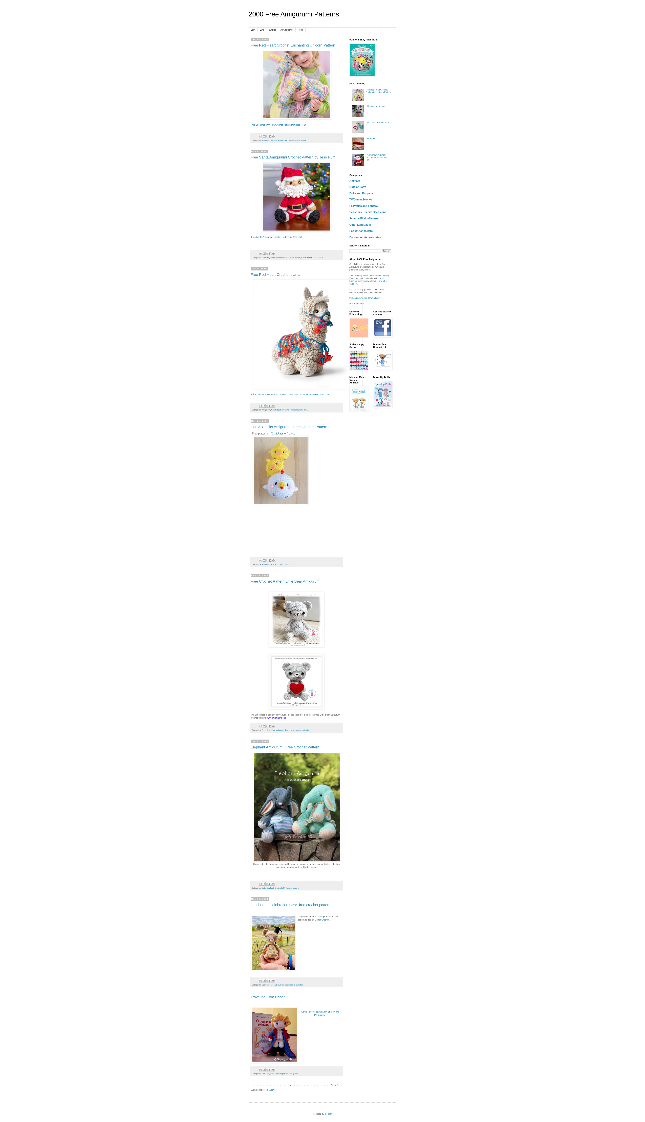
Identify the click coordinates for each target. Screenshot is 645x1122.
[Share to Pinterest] (273, 136)
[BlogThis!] (264, 136)
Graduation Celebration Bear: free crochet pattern (290, 905)
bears (381, 278)
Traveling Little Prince (268, 997)
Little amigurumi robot (375, 106)
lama (306, 410)
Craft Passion (309, 867)
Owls (262, 30)
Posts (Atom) (269, 1090)
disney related (369, 281)
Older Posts (336, 1085)
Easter (286, 564)
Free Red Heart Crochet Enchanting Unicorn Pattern (293, 45)
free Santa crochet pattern (312, 258)
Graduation (298, 985)
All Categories (287, 30)
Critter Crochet (322, 920)
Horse (303, 140)
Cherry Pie (370, 139)
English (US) (280, 888)
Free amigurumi (268, 258)
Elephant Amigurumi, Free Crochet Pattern (285, 747)
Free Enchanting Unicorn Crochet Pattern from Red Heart (278, 125)
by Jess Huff (296, 237)
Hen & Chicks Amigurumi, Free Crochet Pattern (289, 427)
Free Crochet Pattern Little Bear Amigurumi (285, 581)
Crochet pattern (277, 410)
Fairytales (270, 1074)
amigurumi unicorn (269, 140)
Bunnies (272, 30)
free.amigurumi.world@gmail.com (364, 298)
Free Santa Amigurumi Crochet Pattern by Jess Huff (293, 157)
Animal (280, 140)
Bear (264, 730)
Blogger (328, 1114)
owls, (360, 281)
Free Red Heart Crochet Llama (275, 274)
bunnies (353, 281)
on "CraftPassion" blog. (281, 433)
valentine (306, 730)
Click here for (290, 394)
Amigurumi (266, 410)
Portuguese (293, 1074)
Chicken (274, 564)
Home (300, 30)
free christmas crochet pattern (288, 258)
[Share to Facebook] (270, 136)
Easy (253, 30)
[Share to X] (267, 136)
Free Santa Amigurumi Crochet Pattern (270, 237)
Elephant (270, 888)
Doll (263, 1074)
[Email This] (260, 136)
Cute (287, 410)
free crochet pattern (292, 140)
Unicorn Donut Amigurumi (377, 122)
